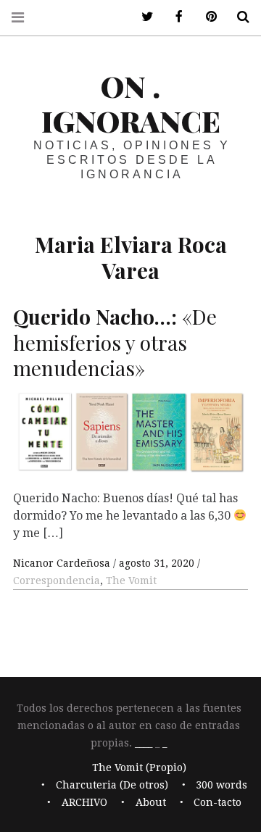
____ (143, 743)
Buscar (237, 17)
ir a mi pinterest (205, 17)
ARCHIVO (84, 803)
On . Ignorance (130, 103)
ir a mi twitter (142, 17)
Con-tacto (217, 803)
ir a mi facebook (174, 17)
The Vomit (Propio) (139, 768)
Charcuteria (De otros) (112, 785)
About (151, 803)
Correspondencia (56, 580)
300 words (221, 785)
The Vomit (131, 580)
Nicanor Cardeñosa (63, 563)
